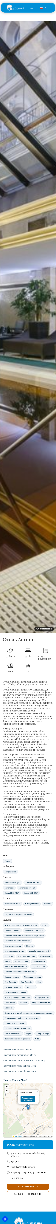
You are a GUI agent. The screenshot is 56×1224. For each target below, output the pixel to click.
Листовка (18, 1136)
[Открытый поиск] (46, 7)
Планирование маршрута (28, 1099)
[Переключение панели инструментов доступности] (5, 1219)
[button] (31, 7)
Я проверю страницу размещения (28, 1172)
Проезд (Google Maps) (15, 1080)
